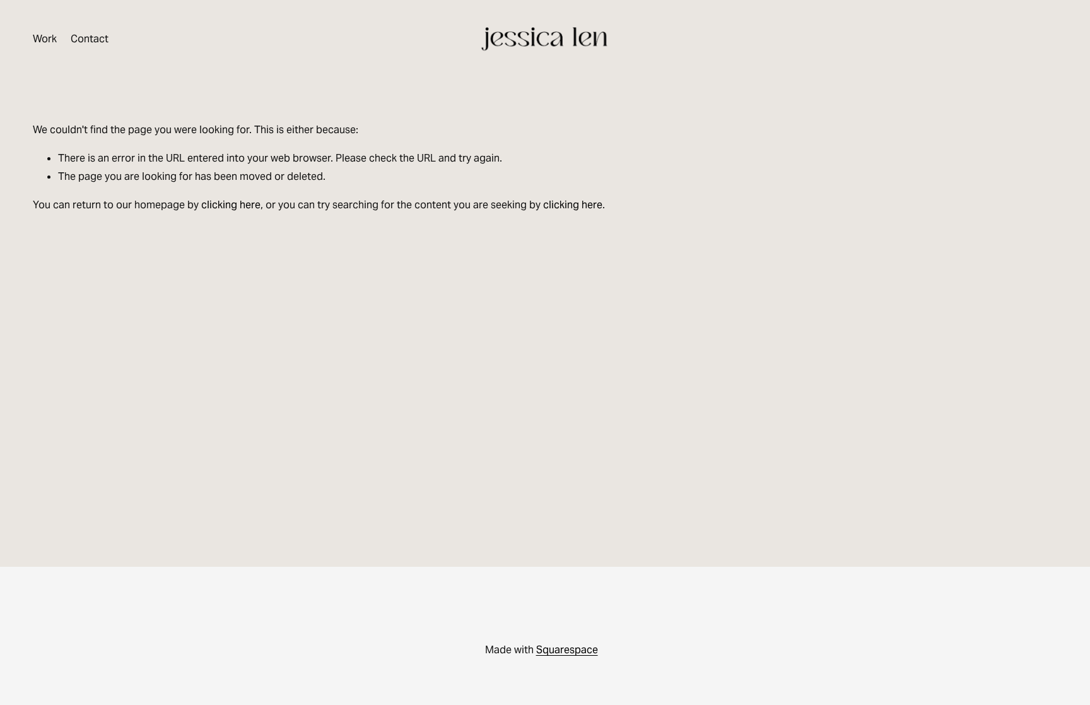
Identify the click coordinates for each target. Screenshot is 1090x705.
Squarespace (567, 649)
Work (45, 38)
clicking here (231, 204)
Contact (89, 38)
